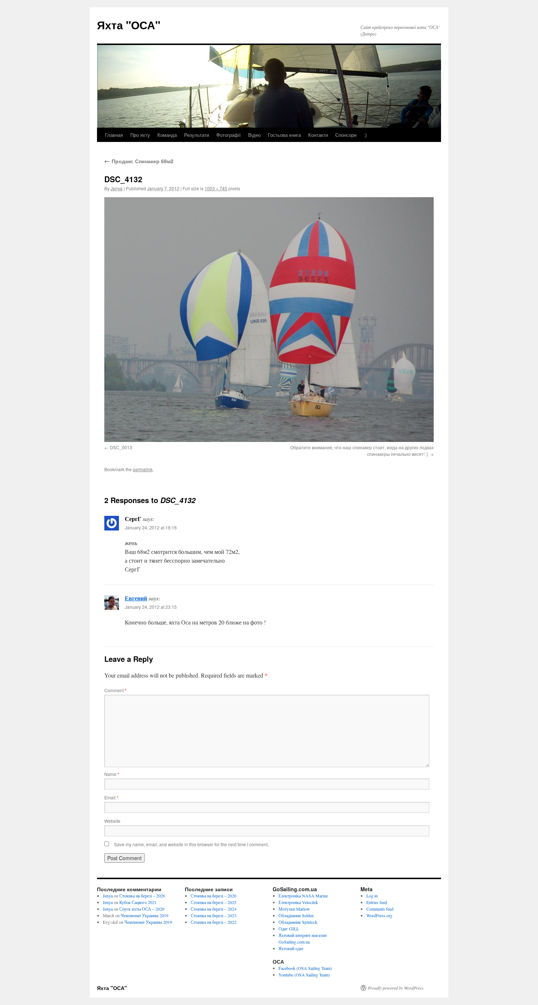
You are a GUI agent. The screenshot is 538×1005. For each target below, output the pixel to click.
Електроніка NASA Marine (303, 896)
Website (112, 821)
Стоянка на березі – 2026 (142, 896)
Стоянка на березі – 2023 (213, 915)
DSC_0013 (121, 447)
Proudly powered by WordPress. (396, 988)
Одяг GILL (289, 928)
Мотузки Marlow (294, 909)
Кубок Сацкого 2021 (138, 902)
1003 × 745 (216, 188)
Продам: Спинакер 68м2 (138, 161)
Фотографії (228, 134)
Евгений (136, 598)
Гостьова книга (284, 134)
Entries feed (376, 902)
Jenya (117, 188)
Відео (254, 134)
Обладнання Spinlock (298, 922)
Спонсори (345, 134)
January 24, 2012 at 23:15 (151, 607)
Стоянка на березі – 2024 (213, 909)
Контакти (318, 134)
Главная (114, 134)
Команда (167, 134)
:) (365, 134)
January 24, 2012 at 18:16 (151, 527)
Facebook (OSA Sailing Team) (305, 968)
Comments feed (379, 909)
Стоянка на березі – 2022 (213, 922)
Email (111, 797)
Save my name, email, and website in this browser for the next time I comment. (191, 844)
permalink (143, 469)
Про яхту (140, 134)
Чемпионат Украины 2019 (144, 915)
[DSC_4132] (269, 319)
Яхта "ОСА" (128, 25)
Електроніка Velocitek (298, 902)
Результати (196, 134)
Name (111, 774)
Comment (115, 690)
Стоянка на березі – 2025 (213, 902)
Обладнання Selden (296, 915)
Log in (372, 896)
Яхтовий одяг (291, 948)
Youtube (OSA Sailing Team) (304, 975)
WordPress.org (379, 915)
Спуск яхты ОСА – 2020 (141, 909)
